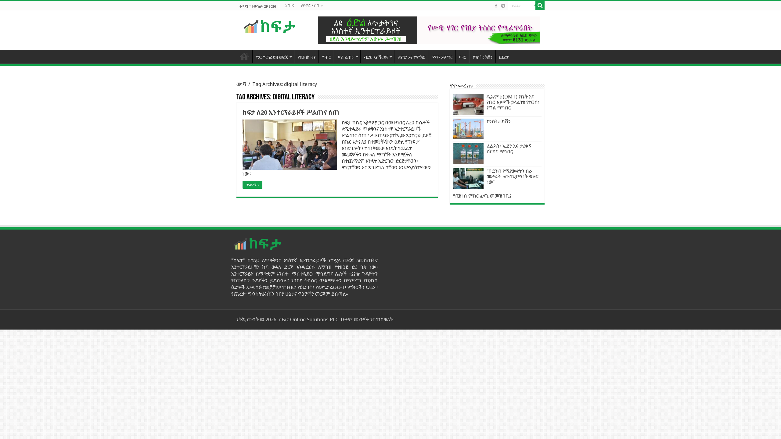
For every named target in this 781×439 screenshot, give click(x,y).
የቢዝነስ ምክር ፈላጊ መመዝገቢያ (482, 195)
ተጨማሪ (252, 185)
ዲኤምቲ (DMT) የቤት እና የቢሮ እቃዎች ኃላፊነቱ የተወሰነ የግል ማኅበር (513, 102)
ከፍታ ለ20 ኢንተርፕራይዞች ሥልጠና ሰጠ (291, 112)
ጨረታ (504, 57)
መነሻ (241, 84)
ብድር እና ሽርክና (376, 57)
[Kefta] (270, 26)
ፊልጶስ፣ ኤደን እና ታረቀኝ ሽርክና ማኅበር (509, 149)
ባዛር (462, 57)
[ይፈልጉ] (540, 5)
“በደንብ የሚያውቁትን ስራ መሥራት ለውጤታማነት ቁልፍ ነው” (512, 176)
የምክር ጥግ (310, 5)
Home (244, 56)
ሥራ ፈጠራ (345, 57)
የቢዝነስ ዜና (306, 57)
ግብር (326, 57)
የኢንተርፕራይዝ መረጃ (272, 57)
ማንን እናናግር (442, 57)
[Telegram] (503, 5)
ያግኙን (289, 5)
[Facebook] (496, 5)
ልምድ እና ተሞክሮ (412, 57)
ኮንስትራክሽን (482, 57)
